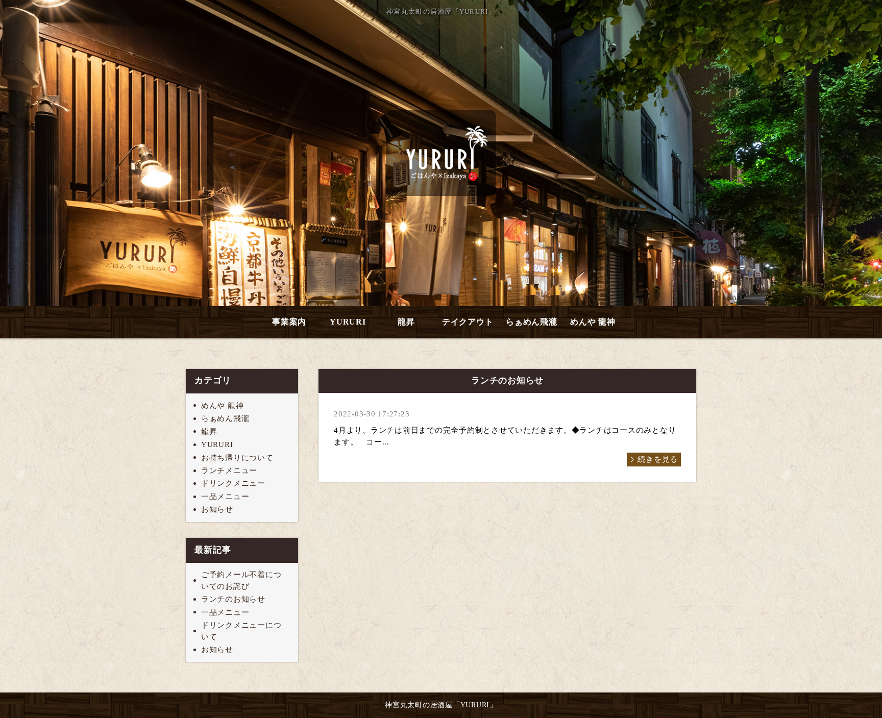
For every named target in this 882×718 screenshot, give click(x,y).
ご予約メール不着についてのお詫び (241, 580)
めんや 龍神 (593, 321)
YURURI (348, 321)
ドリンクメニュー (233, 483)
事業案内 (289, 321)
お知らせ (217, 509)
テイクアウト (468, 321)
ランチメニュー (229, 470)
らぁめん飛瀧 (531, 321)
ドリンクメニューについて (241, 631)
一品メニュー (225, 496)
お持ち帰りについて (237, 458)
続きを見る (658, 459)
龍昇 (406, 321)
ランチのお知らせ (233, 599)
